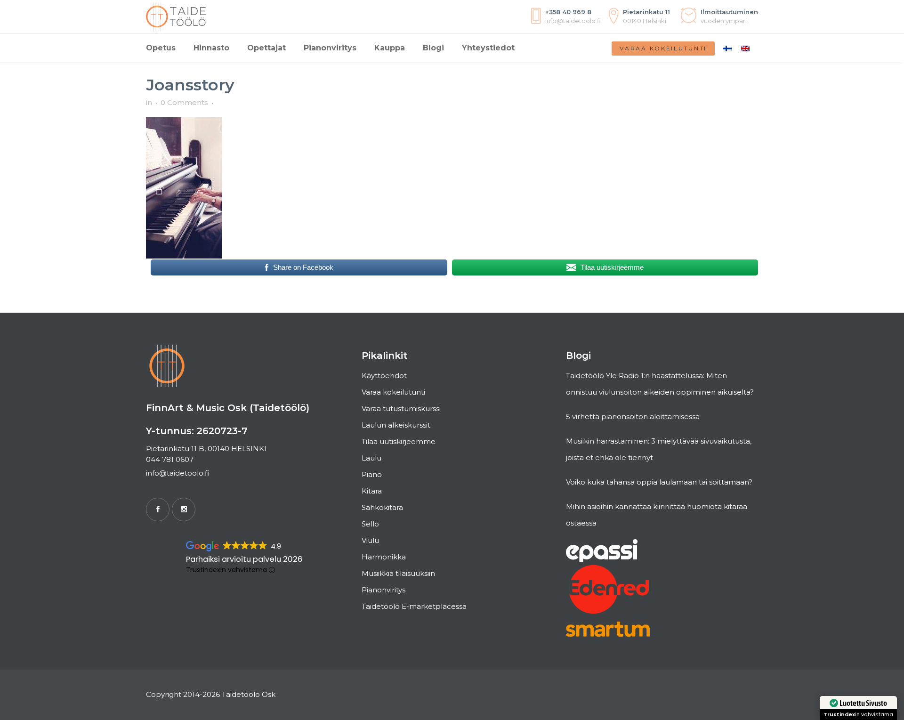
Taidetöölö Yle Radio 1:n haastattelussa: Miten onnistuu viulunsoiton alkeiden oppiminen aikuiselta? (660, 383)
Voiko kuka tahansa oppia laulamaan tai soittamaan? (659, 481)
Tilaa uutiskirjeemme (399, 441)
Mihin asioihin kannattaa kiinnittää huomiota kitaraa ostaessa (656, 514)
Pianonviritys (383, 589)
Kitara (372, 490)
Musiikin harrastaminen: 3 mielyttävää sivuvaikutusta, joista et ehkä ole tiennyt (658, 449)
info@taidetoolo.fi (177, 473)
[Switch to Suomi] (727, 48)
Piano (372, 474)
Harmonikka (384, 556)
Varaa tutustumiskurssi (401, 408)
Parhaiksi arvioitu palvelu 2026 (244, 559)
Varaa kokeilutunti (663, 48)
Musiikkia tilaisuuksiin (398, 573)
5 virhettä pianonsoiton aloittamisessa (633, 416)
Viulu (370, 540)
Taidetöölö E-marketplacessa (414, 606)
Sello (370, 523)
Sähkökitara (382, 507)
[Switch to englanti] (745, 48)
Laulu (371, 457)
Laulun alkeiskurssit (396, 425)
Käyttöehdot (384, 375)
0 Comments (184, 102)
